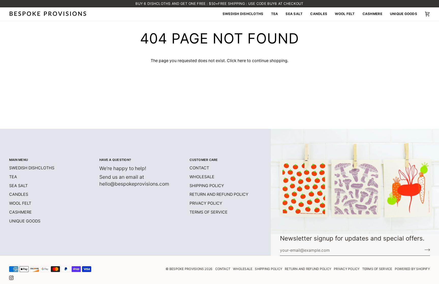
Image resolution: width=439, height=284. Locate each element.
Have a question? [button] (115, 160)
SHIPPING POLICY (207, 185)
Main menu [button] (18, 160)
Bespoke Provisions (186, 269)
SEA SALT (18, 185)
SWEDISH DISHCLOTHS (31, 168)
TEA (13, 176)
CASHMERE (20, 212)
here (242, 60)
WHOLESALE (202, 176)
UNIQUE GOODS (24, 221)
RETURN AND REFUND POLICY (219, 194)
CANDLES (18, 194)
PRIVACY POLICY (206, 203)
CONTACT (199, 168)
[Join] (425, 250)
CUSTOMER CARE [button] (204, 160)
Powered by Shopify (412, 269)
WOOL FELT (20, 203)
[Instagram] (11, 278)
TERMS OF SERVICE (209, 212)
